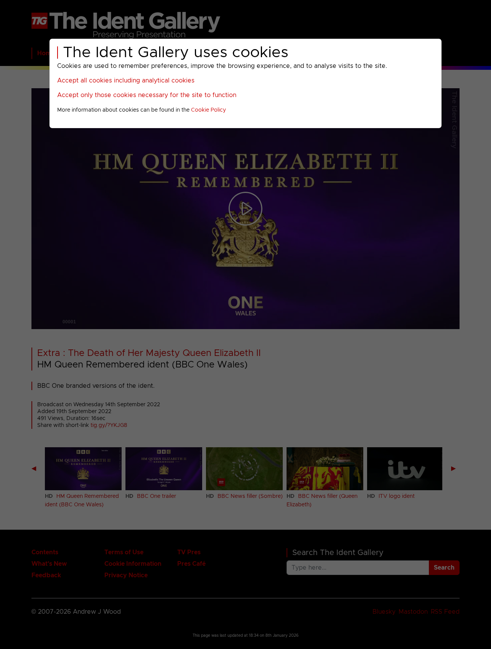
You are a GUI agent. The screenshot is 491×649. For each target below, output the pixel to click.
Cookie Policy (208, 110)
